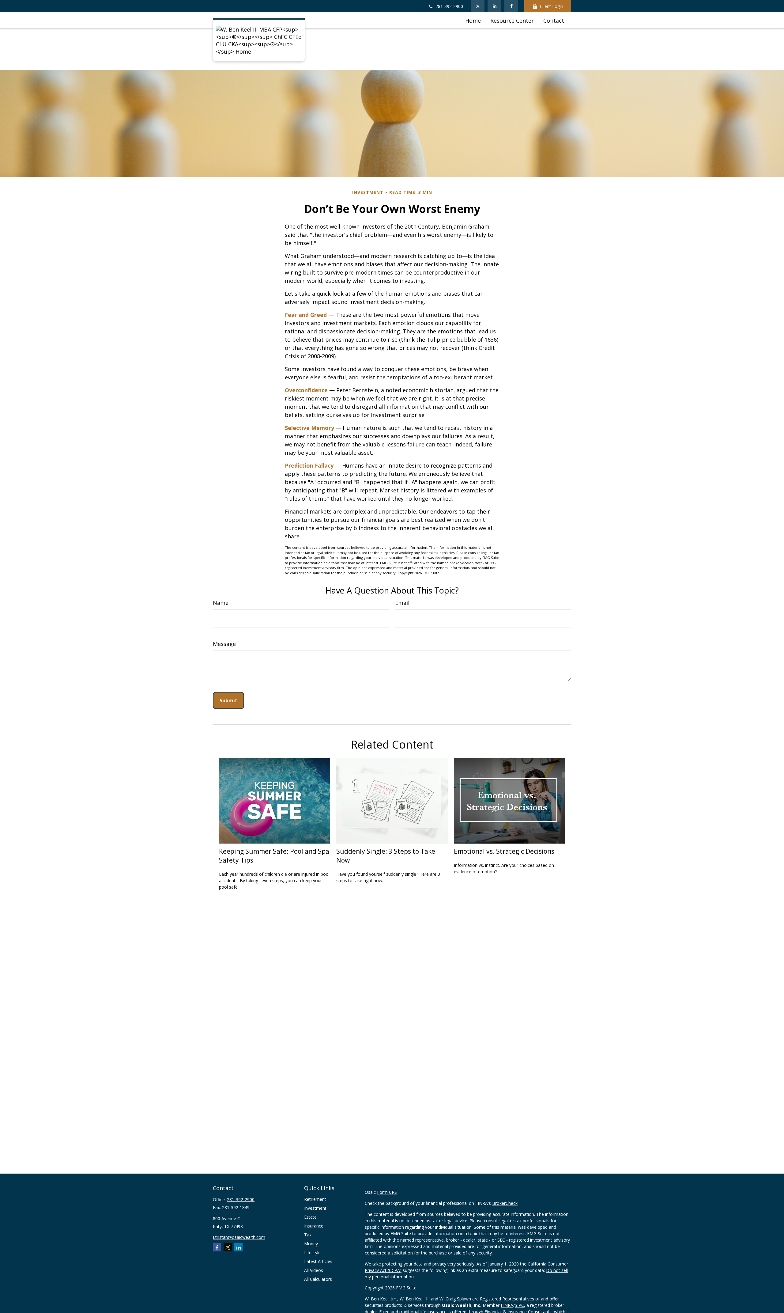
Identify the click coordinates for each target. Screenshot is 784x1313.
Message (224, 643)
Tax (307, 1235)
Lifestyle (312, 1252)
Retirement (315, 1199)
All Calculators (318, 1279)
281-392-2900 (449, 6)
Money (311, 1244)
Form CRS (387, 1192)
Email (402, 602)
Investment (315, 1208)
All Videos (313, 1270)
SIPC (519, 1305)
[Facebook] (511, 6)
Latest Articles (318, 1261)
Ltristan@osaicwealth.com (239, 1237)
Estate (310, 1217)
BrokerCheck (505, 1203)
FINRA (507, 1305)
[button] (473, 20)
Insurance (313, 1226)
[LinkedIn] (494, 6)
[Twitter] (477, 6)
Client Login (551, 6)
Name (220, 602)
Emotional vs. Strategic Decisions (504, 851)
